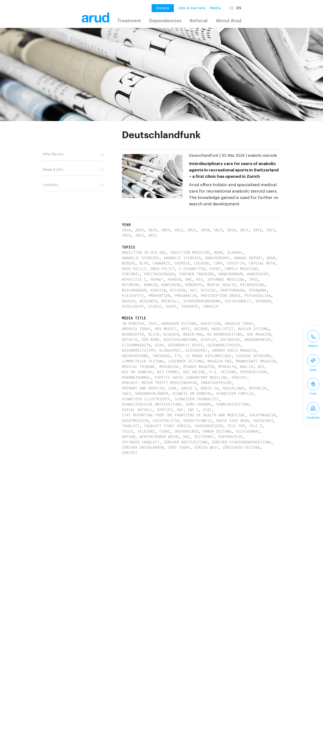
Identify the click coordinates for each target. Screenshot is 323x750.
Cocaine (201, 263)
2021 (191, 230)
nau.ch (246, 366)
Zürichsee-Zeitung (241, 447)
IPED (253, 279)
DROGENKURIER (258, 339)
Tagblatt (131, 426)
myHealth (227, 366)
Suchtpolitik (166, 420)
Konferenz (171, 285)
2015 (270, 230)
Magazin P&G (219, 361)
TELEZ (127, 431)
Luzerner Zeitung (185, 361)
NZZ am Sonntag (137, 372)
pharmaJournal (136, 377)
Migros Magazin (198, 366)
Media (215, 8)
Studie (155, 306)
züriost (129, 452)
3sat (152, 323)
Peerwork (258, 290)
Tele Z (255, 426)
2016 (257, 230)
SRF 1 (193, 410)
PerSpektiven (253, 372)
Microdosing (252, 285)
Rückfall (170, 301)
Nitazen (177, 290)
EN (238, 8)
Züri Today (179, 447)
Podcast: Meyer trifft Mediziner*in (159, 383)
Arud (271, 258)
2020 (205, 230)
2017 (244, 230)
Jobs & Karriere (191, 8)
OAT (193, 290)
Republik (258, 388)
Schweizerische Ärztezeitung (151, 404)
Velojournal (248, 431)
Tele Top (236, 426)
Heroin (174, 279)
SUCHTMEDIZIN (135, 420)
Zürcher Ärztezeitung (186, 442)
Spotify (164, 410)
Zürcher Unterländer (143, 447)
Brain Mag (193, 334)
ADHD (218, 252)
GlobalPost (170, 350)
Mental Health (221, 285)
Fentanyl (131, 274)
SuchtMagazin (262, 415)
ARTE (185, 329)
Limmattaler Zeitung (143, 361)
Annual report (248, 258)
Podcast (239, 377)
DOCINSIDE (230, 339)
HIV (199, 279)
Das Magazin (259, 334)
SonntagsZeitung (232, 404)
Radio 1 (189, 388)
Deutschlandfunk (203, 155)
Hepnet (157, 279)
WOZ (186, 436)
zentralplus (230, 436)
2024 (152, 230)
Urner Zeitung (217, 431)
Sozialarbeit (238, 301)
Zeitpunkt (204, 436)
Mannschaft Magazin (256, 361)
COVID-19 (236, 263)
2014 (126, 235)
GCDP (159, 345)
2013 (139, 235)
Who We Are (53, 154)
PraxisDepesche (216, 383)
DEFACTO (129, 339)
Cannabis (161, 263)
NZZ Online (194, 372)
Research (148, 301)
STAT (207, 410)
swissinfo (263, 420)
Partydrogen (232, 290)
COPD (218, 263)
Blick (153, 334)
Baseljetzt (223, 329)
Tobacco (210, 306)
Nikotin (158, 290)
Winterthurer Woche (159, 436)
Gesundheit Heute (185, 345)
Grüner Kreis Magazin (234, 350)
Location (50, 185)
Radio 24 (209, 388)
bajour (200, 329)
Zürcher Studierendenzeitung (241, 442)
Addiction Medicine (190, 252)
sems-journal (199, 404)
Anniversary (217, 258)
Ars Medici (166, 329)
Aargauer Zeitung (178, 323)
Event (215, 269)
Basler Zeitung (253, 329)
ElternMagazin (136, 345)
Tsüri (164, 431)
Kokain (150, 285)
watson (128, 436)
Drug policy (134, 269)
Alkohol (235, 252)
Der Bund (150, 339)
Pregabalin (185, 295)
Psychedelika (258, 295)
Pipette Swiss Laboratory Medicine (191, 377)
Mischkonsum (134, 290)
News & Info (53, 169)
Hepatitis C (134, 279)
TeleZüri (146, 431)
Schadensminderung (202, 301)
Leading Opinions (253, 356)
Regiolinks (234, 388)
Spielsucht (133, 306)
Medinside (169, 366)
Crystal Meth (262, 263)
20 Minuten (133, 323)
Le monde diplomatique (208, 356)
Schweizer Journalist (197, 399)
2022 (178, 230)
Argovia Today (239, 323)
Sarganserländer (151, 393)
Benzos (128, 263)
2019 (218, 230)
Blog (144, 263)
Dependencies (165, 20)
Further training (196, 274)
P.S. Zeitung (223, 372)
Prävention (159, 295)
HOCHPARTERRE (135, 356)
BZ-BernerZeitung (224, 334)
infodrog (161, 356)
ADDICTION (211, 323)
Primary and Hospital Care (149, 388)
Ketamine (131, 285)
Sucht (171, 306)
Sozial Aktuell (137, 410)
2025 (139, 230)
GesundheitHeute (223, 345)
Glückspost (196, 350)
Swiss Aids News (232, 420)
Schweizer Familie (235, 393)
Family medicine (241, 269)
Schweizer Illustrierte (146, 399)
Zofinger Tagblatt (140, 442)
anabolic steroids (262, 155)
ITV (177, 356)
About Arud (228, 20)
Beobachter (133, 334)
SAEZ (126, 393)
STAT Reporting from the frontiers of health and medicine (183, 415)
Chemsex (182, 263)
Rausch (128, 301)
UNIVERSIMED (186, 431)
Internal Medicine (226, 279)
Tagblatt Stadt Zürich (167, 426)
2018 (231, 230)
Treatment (129, 20)
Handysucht (258, 274)
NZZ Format (168, 372)
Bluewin (171, 334)
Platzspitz (133, 295)
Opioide (208, 290)
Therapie (190, 306)
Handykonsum (230, 274)
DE (231, 8)
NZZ (261, 366)
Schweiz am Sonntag (192, 393)
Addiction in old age (144, 252)
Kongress (194, 285)
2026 (126, 230)
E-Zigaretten (192, 269)
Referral (198, 20)
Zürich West (206, 447)
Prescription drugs (220, 295)
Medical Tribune (138, 366)
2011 (152, 235)
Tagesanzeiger (208, 426)
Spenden (263, 301)
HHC (188, 279)
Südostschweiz (197, 420)
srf (180, 410)
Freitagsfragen (159, 274)
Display (208, 339)
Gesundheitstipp (138, 350)
